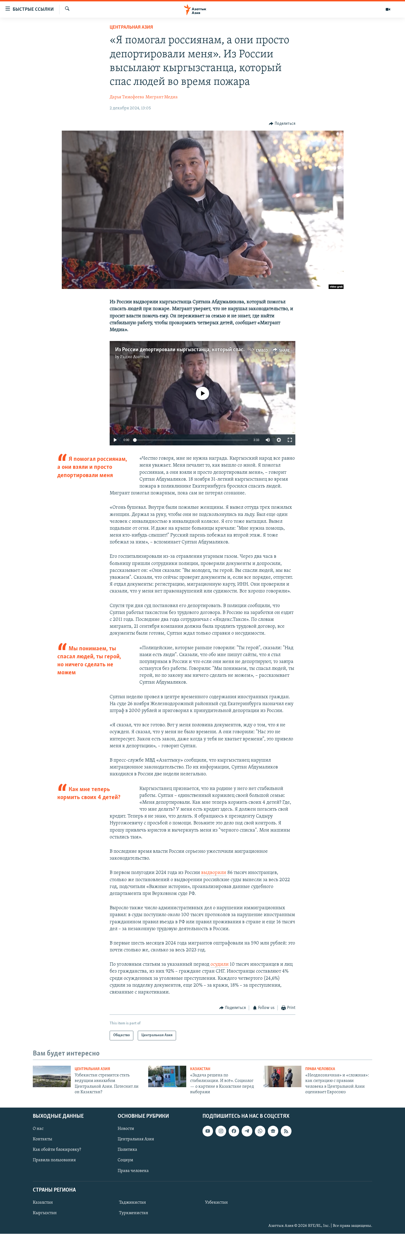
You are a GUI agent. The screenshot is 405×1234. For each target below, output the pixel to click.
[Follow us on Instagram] (220, 1131)
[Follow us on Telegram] (247, 1131)
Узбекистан (216, 1202)
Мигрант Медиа (161, 97)
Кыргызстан (45, 1213)
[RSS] (286, 1131)
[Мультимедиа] (388, 9)
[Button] (282, 123)
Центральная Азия (131, 27)
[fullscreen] (289, 439)
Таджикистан (132, 1202)
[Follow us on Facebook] (234, 1131)
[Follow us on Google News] (273, 1131)
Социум (125, 1160)
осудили (219, 964)
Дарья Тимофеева (127, 97)
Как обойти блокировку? (57, 1150)
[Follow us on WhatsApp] (260, 1131)
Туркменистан (133, 1213)
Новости (126, 1129)
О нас (38, 1129)
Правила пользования (54, 1160)
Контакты (42, 1139)
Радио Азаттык (134, 357)
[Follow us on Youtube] (207, 1131)
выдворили (213, 872)
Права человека (320, 1069)
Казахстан (200, 1069)
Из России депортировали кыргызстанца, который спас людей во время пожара (207, 350)
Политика (127, 1150)
